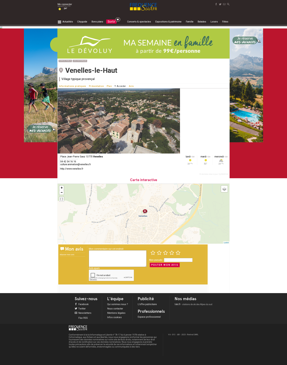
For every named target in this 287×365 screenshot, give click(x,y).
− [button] (62, 192)
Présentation (96, 86)
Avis (131, 86)
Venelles (98, 156)
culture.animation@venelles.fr (75, 164)
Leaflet (226, 242)
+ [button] (62, 188)
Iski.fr (193, 304)
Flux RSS (83, 317)
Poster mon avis (164, 264)
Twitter (82, 308)
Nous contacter (115, 308)
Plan (109, 86)
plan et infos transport (69, 159)
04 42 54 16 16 (68, 161)
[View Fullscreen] (61, 199)
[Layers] (224, 189)
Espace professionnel (149, 316)
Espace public (65, 61)
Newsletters (84, 313)
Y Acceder (120, 86)
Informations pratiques (72, 86)
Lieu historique (80, 61)
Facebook (83, 304)
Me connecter (65, 4)
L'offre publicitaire (147, 304)
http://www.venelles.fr (71, 168)
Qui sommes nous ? (117, 304)
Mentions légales (116, 313)
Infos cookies (114, 317)
